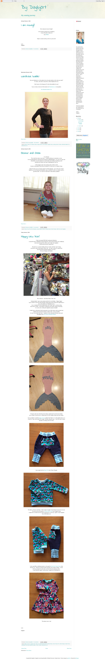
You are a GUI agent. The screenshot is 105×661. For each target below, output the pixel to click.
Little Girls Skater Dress (56, 566)
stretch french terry (48, 511)
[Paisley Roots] (83, 174)
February (80, 119)
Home (47, 648)
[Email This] (41, 49)
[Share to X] (43, 49)
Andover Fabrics (27, 144)
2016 (78, 118)
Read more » (23, 139)
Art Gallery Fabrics (33, 144)
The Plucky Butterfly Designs (50, 314)
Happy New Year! (30, 237)
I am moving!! (27, 25)
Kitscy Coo (38, 643)
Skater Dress (67, 643)
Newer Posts (23, 648)
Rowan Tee (46, 470)
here (47, 34)
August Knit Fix (40, 144)
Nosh (54, 643)
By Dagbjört (33, 7)
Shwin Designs (62, 643)
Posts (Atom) (28, 650)
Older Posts (69, 648)
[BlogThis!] (42, 49)
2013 (78, 131)
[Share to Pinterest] (46, 49)
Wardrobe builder (30, 76)
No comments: (36, 48)
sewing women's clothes (57, 144)
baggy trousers (42, 417)
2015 (78, 128)
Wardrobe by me (52, 86)
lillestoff (41, 643)
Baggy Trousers (27, 643)
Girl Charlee (45, 144)
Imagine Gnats (50, 144)
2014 (78, 129)
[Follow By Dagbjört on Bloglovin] (82, 136)
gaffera (69, 658)
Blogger (77, 658)
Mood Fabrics (50, 643)
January (80, 125)
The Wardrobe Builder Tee (46, 89)
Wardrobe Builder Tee (65, 144)
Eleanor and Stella (30, 153)
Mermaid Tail (45, 643)
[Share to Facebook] (45, 49)
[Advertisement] (46, 61)
